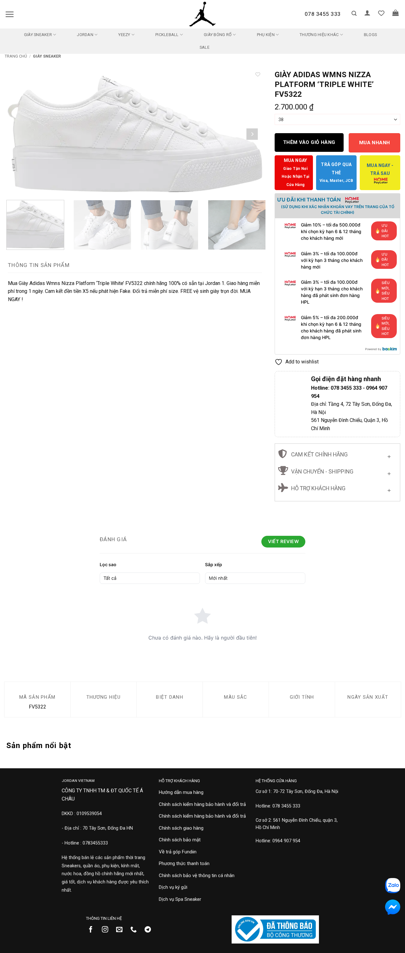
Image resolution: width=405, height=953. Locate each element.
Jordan (85, 34)
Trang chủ (16, 56)
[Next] (252, 134)
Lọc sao (108, 564)
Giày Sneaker (38, 34)
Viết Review (283, 541)
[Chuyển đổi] (389, 455)
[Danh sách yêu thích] (381, 13)
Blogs (370, 34)
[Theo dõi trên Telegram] (150, 929)
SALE (204, 47)
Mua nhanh (374, 142)
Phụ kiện (266, 34)
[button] (9, 14)
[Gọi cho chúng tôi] (135, 929)
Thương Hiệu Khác (319, 34)
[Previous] (18, 134)
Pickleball (167, 34)
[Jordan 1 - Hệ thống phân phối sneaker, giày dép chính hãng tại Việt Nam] (202, 14)
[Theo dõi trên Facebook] (93, 929)
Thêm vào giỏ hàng (309, 142)
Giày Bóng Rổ (218, 34)
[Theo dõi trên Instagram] (107, 929)
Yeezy (124, 34)
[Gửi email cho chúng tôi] (121, 929)
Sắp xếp (213, 564)
